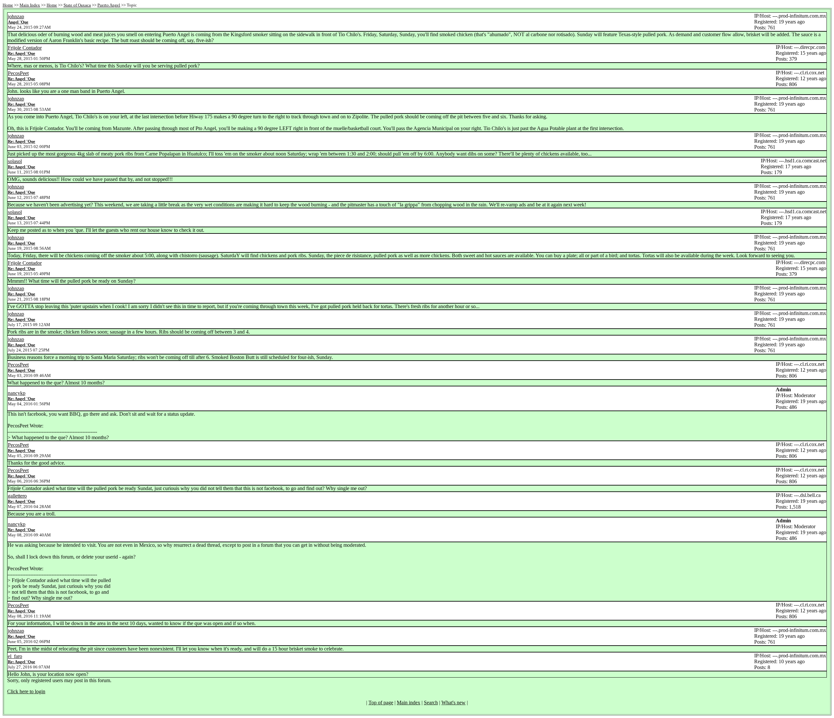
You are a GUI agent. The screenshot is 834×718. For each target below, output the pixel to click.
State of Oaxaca (77, 5)
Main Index (30, 5)
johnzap (16, 16)
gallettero (17, 496)
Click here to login (26, 691)
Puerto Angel (108, 5)
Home (8, 5)
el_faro (15, 656)
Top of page (380, 702)
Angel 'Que (18, 22)
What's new (453, 702)
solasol (15, 161)
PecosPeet (18, 73)
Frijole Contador (25, 48)
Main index (408, 702)
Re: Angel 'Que (21, 53)
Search (431, 702)
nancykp (16, 393)
